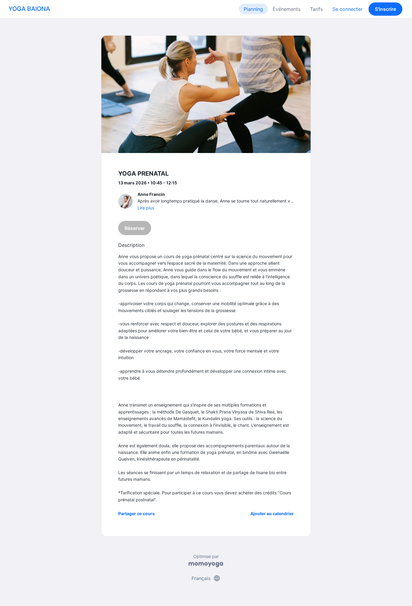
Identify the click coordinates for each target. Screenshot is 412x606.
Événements (286, 9)
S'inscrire (385, 9)
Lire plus (146, 207)
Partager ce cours (136, 513)
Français (206, 578)
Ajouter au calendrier (272, 513)
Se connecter (347, 9)
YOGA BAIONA (29, 8)
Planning (253, 9)
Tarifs (316, 9)
